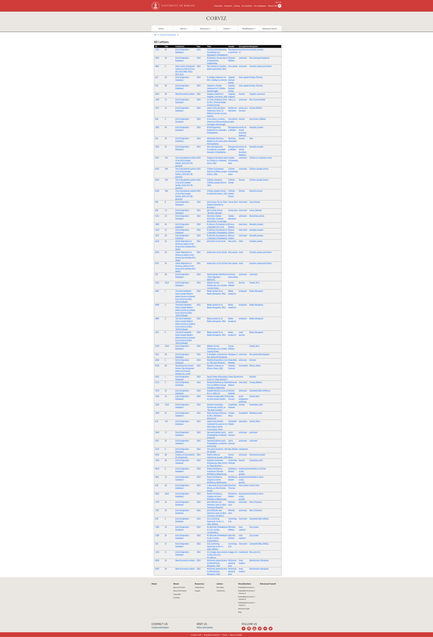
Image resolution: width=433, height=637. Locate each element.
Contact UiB (196, 635)
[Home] (156, 6)
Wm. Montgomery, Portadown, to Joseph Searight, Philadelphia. (216, 149)
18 (166, 527)
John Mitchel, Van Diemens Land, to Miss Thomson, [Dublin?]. (216, 513)
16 (166, 396)
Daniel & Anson (256, 190)
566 (156, 202)
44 (166, 85)
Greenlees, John (256, 404)
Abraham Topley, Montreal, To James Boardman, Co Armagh (217, 218)
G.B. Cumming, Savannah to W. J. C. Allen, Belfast (215, 546)
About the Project (179, 591)
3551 (157, 440)
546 (156, 119)
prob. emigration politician (243, 399)
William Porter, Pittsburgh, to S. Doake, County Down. (217, 285)
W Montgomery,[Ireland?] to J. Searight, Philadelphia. (217, 130)
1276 (157, 552)
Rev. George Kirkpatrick (259, 57)
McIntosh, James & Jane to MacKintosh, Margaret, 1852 (217, 563)
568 (156, 210)
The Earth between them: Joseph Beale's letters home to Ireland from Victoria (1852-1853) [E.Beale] (185, 296)
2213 (157, 382)
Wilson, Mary (254, 365)
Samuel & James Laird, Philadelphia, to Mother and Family (217, 443)
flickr (266, 629)
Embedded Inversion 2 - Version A (246, 592)
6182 (157, 168)
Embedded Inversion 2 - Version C (246, 603)
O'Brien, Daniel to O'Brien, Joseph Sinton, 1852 (217, 182)
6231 (157, 263)
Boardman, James (256, 216)
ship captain (244, 77)
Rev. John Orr (255, 552)
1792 (157, 49)
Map (240, 612)
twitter (271, 629)
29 (166, 57)
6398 (157, 560)
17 (166, 432)
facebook (244, 629)
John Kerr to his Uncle (216, 241)
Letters (226, 28)
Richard (252, 360)
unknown (243, 66)
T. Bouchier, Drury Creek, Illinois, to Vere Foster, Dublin (217, 488)
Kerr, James (233, 66)
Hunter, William (255, 108)
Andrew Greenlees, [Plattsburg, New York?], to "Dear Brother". (217, 463)
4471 (157, 332)
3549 (157, 432)
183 (166, 157)
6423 (157, 94)
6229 (157, 241)
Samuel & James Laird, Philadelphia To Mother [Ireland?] (217, 435)
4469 (157, 318)
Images (197, 591)
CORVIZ (216, 18)
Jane (251, 138)
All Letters (220, 587)
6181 (157, 157)
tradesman (243, 552)
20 (166, 535)
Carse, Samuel (255, 210)
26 (166, 485)
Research (228, 6)
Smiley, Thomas (256, 77)
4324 (157, 454)
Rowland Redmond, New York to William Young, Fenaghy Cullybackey (217, 385)
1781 (157, 510)
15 (166, 477)
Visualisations (248, 28)
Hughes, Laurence (257, 94)
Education (218, 6)
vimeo (260, 629)
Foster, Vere (254, 396)
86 (166, 454)
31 (166, 543)
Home (161, 28)
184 (166, 168)
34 (166, 224)
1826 (157, 127)
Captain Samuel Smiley (231, 80)
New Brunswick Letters (185, 94)
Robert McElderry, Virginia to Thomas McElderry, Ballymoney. (217, 471)
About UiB (272, 6)
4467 (157, 291)
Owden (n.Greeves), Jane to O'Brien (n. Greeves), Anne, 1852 (217, 160)
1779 (157, 502)
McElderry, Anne (256, 477)
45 (166, 146)
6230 (157, 252)
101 (156, 274)
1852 (199, 49)
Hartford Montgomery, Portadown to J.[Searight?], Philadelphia (217, 52)
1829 (157, 146)
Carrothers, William (257, 119)
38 (166, 354)
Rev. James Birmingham (259, 354)
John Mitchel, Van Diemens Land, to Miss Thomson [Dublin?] (216, 504)
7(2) (166, 421)
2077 (157, 108)
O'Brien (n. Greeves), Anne (260, 157)
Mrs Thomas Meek (257, 99)
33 (166, 252)
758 (156, 518)
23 (166, 390)
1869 (157, 224)
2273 (157, 449)
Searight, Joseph (256, 49)
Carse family (254, 202)
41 (166, 413)
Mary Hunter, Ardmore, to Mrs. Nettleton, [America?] (217, 415)
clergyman (243, 449)
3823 (157, 493)
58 (166, 94)
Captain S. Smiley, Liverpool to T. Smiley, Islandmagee (216, 88)
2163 (157, 282)
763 (156, 543)
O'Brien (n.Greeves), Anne (233, 171)
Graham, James (255, 241)
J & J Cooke (253, 527)
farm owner (244, 485)
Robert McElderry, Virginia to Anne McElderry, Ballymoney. (217, 479)
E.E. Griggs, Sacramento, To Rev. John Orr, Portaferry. (217, 555)
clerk (241, 241)
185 (166, 179)
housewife (243, 365)
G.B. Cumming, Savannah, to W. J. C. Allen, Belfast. (215, 521)
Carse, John (233, 202)
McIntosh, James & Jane (232, 563)
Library (237, 6)
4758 (157, 365)
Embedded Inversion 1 (246, 587)
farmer (242, 94)
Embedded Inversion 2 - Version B (246, 598)
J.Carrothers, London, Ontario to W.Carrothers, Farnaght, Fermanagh (217, 121)
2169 (157, 346)
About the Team (179, 587)
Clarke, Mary (254, 421)
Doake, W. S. (254, 282)
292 (156, 138)
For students (247, 6)
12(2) (167, 404)
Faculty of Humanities (168, 35)
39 (166, 235)
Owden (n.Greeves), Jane (233, 160)
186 (166, 190)
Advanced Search (269, 28)
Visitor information (205, 627)
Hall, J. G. (232, 99)
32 (166, 241)
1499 (157, 413)
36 (166, 138)
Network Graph (244, 608)
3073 (157, 57)
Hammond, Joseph (257, 454)
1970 (157, 390)
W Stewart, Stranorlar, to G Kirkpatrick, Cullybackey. (217, 60)
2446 (157, 360)
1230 (157, 396)
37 (166, 229)
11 (166, 552)
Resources (204, 28)
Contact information (160, 627)
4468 (157, 304)
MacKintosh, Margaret (259, 560)
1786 (157, 535)
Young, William (255, 382)
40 (166, 127)
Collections (220, 591)
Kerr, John (232, 241)
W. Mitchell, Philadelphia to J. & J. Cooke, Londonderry (217, 530)
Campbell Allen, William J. (260, 390)
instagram (249, 629)
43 (166, 77)
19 (166, 108)
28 (166, 460)
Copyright (177, 594)
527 (156, 77)
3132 (157, 216)
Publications (199, 587)
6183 (157, 179)
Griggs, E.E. (233, 552)
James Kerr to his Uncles (217, 263)
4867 (157, 66)
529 (156, 85)
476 (156, 421)
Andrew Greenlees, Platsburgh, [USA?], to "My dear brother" (216, 407)
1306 (157, 99)
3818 (157, 468)
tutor (241, 252)
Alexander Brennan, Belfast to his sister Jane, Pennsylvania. (217, 141)
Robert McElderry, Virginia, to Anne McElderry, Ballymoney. (217, 496)
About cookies (236, 635)
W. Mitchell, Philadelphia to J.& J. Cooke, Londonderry (217, 538)
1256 (157, 460)
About (182, 28)
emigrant (243, 291)
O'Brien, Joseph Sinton (258, 168)
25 (166, 502)
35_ (166, 274)
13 (166, 99)
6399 (157, 568)
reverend (243, 57)
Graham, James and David (260, 66)
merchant (243, 202)
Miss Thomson (255, 502)
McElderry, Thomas (257, 468)
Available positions (212, 635)
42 (166, 49)
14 (166, 210)
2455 (157, 376)
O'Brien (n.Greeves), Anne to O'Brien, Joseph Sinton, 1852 (217, 171)
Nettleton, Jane (255, 413)
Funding (176, 597)
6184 (157, 190)
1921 (157, 354)
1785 (157, 527)
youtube (255, 629)
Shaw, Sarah (233, 376)
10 (166, 216)
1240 (157, 404)
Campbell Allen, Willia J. (259, 518)
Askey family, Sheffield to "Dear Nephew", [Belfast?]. (217, 277)
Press (224, 635)
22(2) (167, 282)
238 (156, 485)
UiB (155, 35)
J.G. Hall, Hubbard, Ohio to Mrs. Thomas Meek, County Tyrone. (217, 102)
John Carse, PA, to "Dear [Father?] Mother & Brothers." (217, 204)
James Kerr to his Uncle (217, 252)
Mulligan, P (233, 354)
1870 (157, 229)
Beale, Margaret (256, 291)
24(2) (167, 493)
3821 (157, 477)
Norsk (278, 2)
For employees (260, 6)
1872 (157, 235)
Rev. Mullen (233, 449)
